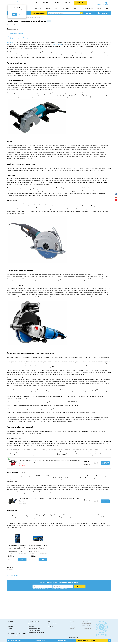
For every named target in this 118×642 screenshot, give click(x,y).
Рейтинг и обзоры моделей (19, 39)
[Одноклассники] (10, 569)
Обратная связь (73, 637)
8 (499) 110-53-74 (43, 2)
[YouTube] (116, 197)
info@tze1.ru (87, 628)
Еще (107, 8)
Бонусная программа (87, 8)
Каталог (10, 621)
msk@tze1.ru (47, 4)
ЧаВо (49, 621)
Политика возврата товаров (36, 632)
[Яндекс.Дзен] (116, 200)
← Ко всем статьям (12, 575)
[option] (17, 547)
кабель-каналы (57, 44)
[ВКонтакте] (7, 569)
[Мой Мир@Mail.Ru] (12, 569)
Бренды (10, 626)
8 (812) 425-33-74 (86, 625)
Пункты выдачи (65, 8)
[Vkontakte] (116, 194)
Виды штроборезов (16, 33)
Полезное (31, 626)
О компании (37, 8)
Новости (50, 626)
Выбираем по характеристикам (20, 35)
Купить (105, 501)
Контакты (99, 8)
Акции (75, 8)
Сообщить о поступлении (105, 463)
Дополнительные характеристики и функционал (26, 37)
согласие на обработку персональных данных (56, 588)
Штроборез (10, 42)
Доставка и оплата (51, 8)
